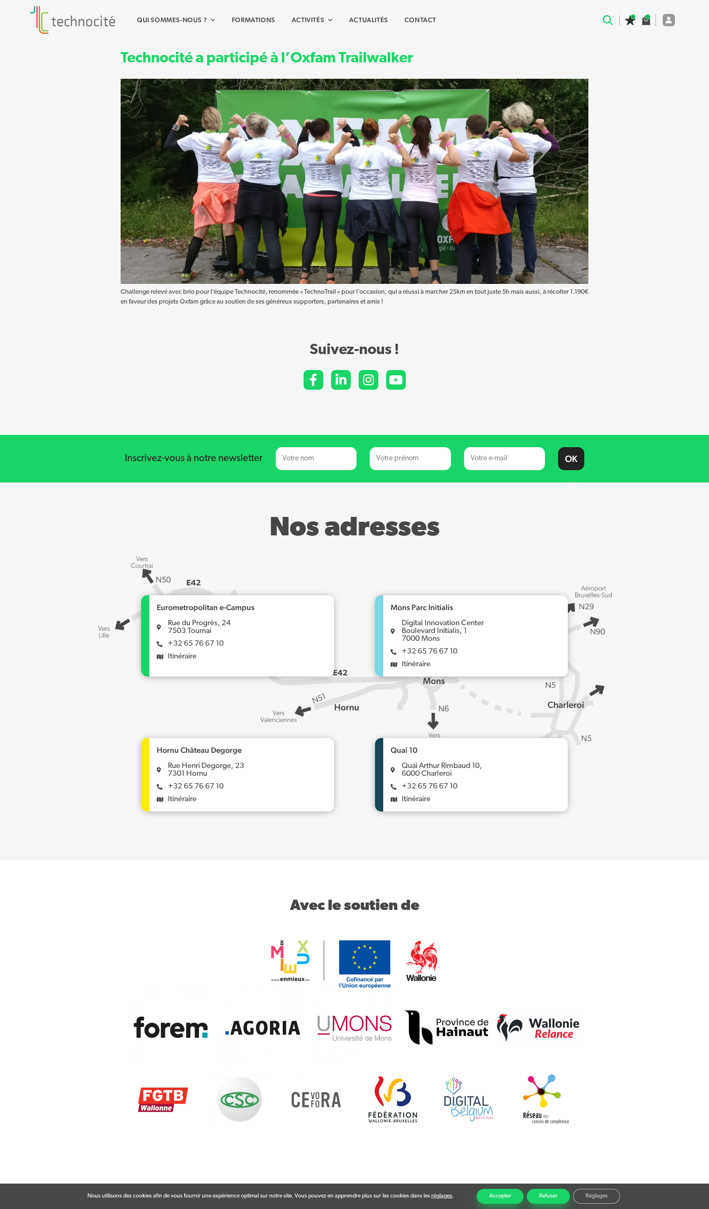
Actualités (368, 20)
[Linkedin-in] (341, 380)
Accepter (500, 1196)
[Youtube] (396, 380)
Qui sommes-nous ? (172, 20)
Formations (253, 20)
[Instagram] (368, 380)
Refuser (548, 1196)
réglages (441, 1196)
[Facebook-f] (313, 380)
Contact (420, 20)
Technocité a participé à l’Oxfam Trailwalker (267, 58)
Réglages (596, 1196)
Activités (308, 20)
